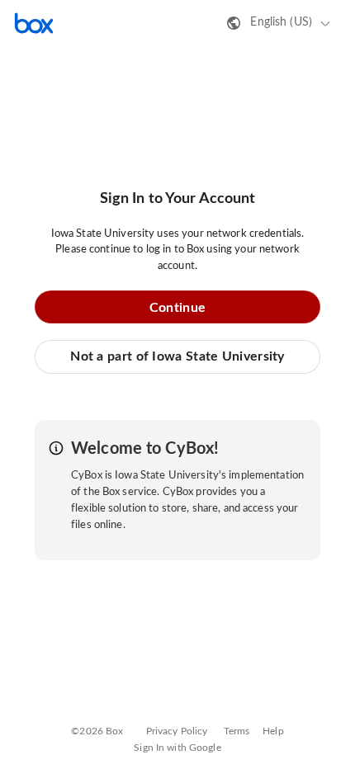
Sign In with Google (177, 747)
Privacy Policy (177, 731)
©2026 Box (97, 731)
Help (273, 731)
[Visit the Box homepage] (33, 23)
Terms (237, 731)
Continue (177, 307)
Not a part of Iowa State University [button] (177, 356)
